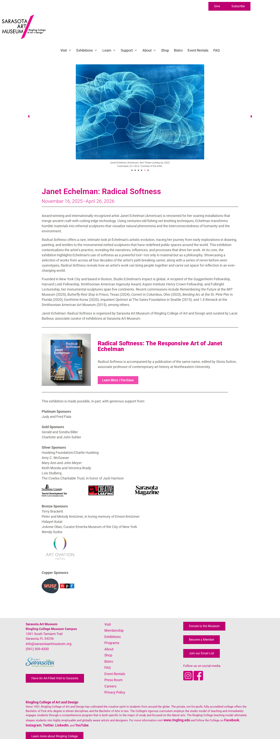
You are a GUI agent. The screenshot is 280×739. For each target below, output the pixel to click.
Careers (110, 686)
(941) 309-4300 (37, 649)
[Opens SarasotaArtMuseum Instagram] (188, 679)
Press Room (113, 680)
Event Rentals (198, 50)
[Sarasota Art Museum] (24, 27)
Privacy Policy (114, 692)
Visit (63, 50)
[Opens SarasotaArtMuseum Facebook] (198, 679)
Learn (106, 50)
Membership (114, 630)
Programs (111, 643)
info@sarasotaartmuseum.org (48, 644)
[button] (217, 6)
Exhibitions (84, 50)
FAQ (216, 50)
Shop (165, 50)
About (147, 50)
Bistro (178, 50)
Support (127, 50)
